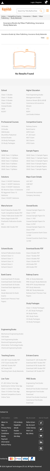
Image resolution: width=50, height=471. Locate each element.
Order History (31, 428)
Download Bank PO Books (10, 279)
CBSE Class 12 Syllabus (9, 155)
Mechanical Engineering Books (12, 334)
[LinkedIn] (41, 442)
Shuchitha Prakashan (8, 135)
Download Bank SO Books (10, 285)
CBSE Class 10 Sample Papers (37, 161)
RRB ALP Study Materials (35, 290)
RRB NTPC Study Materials (35, 285)
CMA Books (5, 132)
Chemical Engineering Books (11, 348)
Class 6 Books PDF (33, 259)
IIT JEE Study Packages (34, 311)
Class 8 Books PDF (33, 253)
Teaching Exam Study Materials (12, 371)
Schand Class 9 (6, 264)
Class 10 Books (6, 100)
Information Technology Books (12, 345)
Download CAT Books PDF (35, 371)
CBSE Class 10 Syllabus (9, 161)
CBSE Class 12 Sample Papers (37, 155)
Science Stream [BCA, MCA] (36, 100)
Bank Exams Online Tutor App (11, 386)
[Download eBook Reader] (2, 2)
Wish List (29, 431)
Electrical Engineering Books (11, 342)
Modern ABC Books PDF (9, 227)
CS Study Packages (8, 143)
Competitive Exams (14, 16)
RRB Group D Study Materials (36, 282)
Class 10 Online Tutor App (10, 392)
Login (32, 2)
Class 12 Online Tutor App (10, 389)
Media (3, 436)
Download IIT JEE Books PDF (36, 360)
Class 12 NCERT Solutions (10, 181)
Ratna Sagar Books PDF (9, 218)
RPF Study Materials (33, 287)
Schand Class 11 (7, 259)
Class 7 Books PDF (33, 256)
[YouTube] (41, 436)
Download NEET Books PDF (35, 363)
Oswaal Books (6, 106)
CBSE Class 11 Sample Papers (37, 158)
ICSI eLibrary (18, 422)
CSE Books (5, 337)
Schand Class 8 (6, 267)
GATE (28, 187)
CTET (28, 190)
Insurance (27, 16)
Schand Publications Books (11, 253)
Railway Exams (31, 126)
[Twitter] (41, 429)
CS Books (4, 129)
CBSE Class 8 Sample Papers (36, 166)
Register (39, 2)
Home (3, 16)
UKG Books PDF (31, 267)
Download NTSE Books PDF (35, 365)
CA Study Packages (8, 140)
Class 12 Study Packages (35, 308)
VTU (27, 109)
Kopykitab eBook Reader (17, 428)
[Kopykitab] (6, 9)
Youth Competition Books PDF (11, 213)
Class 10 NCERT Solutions (10, 187)
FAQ (2, 425)
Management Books (33, 98)
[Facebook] (41, 423)
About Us (4, 422)
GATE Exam (30, 132)
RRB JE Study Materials (34, 279)
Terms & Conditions (5, 432)
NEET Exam (30, 138)
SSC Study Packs (32, 316)
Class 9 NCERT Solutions (10, 198)
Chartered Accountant (34, 192)
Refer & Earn (30, 422)
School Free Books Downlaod (36, 397)
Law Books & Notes (33, 114)
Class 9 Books (6, 103)
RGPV (28, 112)
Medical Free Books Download (37, 389)
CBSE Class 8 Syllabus (9, 166)
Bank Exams (30, 129)
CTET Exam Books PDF (9, 363)
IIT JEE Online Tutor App (9, 383)
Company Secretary (33, 195)
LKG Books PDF (31, 264)
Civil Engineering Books (9, 339)
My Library (29, 433)
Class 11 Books (6, 98)
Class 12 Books (6, 95)
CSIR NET (29, 184)
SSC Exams (30, 140)
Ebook (35, 16)
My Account (30, 425)
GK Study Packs (31, 313)
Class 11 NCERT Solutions (10, 184)
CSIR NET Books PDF (8, 365)
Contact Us (4, 412)
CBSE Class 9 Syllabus (9, 164)
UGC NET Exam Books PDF (10, 360)
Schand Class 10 (7, 261)
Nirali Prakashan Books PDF (11, 210)
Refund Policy (6, 445)
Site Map (17, 436)
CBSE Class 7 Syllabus (9, 169)
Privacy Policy (6, 428)
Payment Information (5, 440)
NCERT (3, 112)
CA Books (4, 126)
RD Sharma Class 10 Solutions (12, 190)
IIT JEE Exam (30, 135)
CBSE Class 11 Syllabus (9, 158)
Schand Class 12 (7, 256)
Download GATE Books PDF (35, 368)
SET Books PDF (6, 368)
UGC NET (29, 181)
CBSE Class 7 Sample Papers (36, 169)
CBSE (3, 109)
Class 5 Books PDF (33, 261)
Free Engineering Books (34, 95)
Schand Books (6, 138)
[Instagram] (41, 448)
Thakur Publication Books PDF (11, 216)
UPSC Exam (30, 143)
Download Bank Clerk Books (11, 282)
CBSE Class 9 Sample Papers (36, 164)
